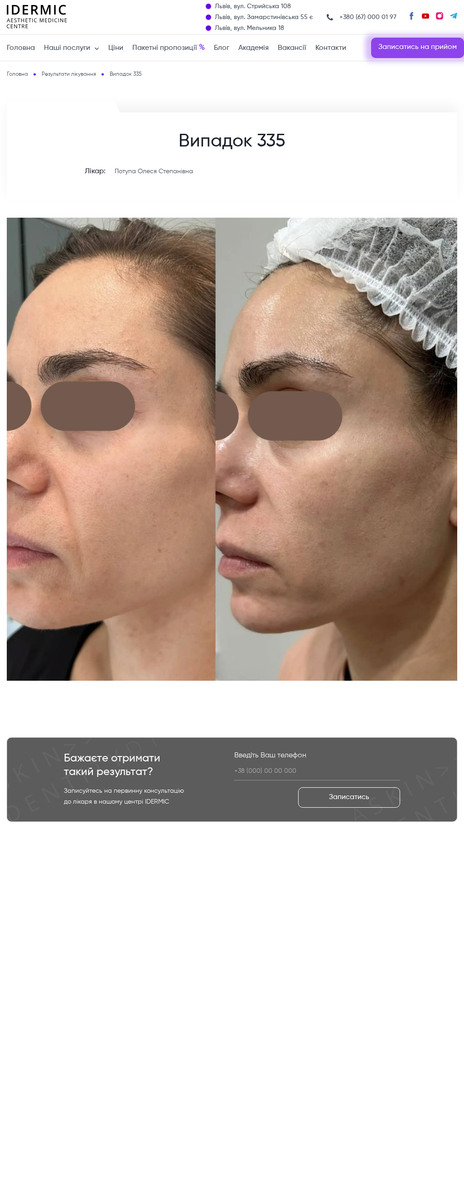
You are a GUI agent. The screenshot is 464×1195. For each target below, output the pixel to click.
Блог (221, 48)
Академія (253, 48)
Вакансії (292, 48)
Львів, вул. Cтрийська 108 (253, 6)
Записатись (349, 797)
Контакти (330, 48)
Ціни (115, 48)
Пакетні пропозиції (168, 48)
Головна (21, 48)
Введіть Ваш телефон (270, 755)
